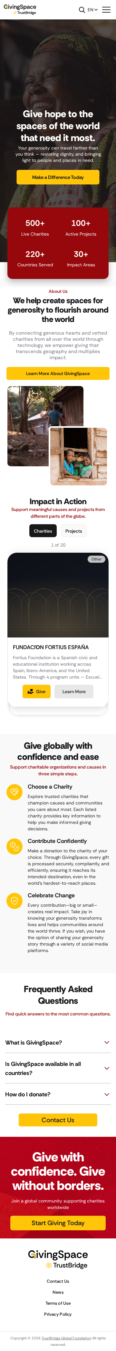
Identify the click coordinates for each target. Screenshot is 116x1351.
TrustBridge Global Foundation (66, 1338)
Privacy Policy (58, 1314)
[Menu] (106, 10)
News (58, 1292)
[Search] (82, 10)
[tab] (43, 530)
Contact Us (58, 1281)
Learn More (74, 691)
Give (40, 691)
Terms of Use (58, 1303)
